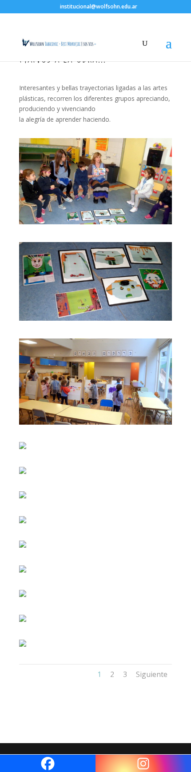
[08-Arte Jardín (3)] (22, 547)
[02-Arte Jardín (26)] (95, 320)
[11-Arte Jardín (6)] (22, 621)
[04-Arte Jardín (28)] (22, 449)
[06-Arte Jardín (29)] (22, 498)
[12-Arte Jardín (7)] (22, 646)
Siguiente (151, 674)
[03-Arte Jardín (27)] (95, 424)
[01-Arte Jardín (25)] (95, 224)
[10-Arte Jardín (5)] (22, 597)
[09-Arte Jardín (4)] (22, 572)
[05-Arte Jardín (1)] (22, 474)
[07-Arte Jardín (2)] (22, 523)
